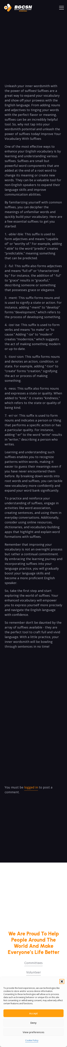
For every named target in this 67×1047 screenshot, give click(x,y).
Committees (33, 963)
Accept (33, 1013)
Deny (33, 1022)
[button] (62, 981)
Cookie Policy (31, 1040)
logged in (31, 787)
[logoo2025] (19, 7)
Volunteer (33, 972)
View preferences (33, 1032)
